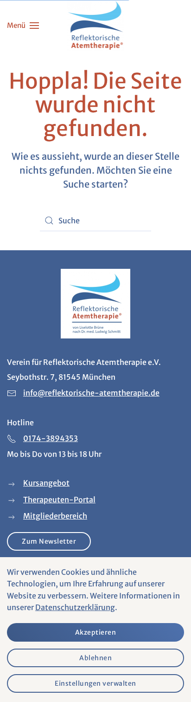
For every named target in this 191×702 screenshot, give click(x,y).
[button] (23, 25)
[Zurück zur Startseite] (95, 25)
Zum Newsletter (49, 541)
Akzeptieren (95, 632)
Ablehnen (95, 658)
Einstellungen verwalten (95, 683)
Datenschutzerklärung (75, 607)
